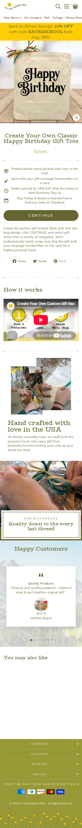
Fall (47, 18)
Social (39, 774)
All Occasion (33, 18)
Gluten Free (73, 18)
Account (40, 754)
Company (40, 743)
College (57, 18)
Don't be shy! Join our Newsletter (40, 784)
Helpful (40, 764)
